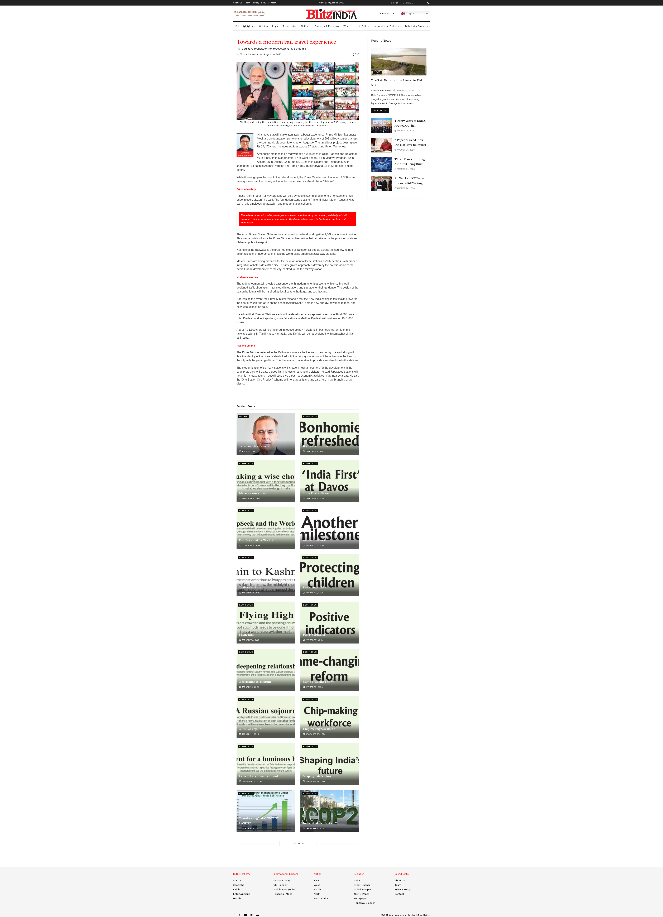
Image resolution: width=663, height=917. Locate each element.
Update (243, 416)
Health (237, 898)
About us (237, 3)
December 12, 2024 (315, 781)
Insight (237, 889)
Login (395, 3)
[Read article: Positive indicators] (329, 623)
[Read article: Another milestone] (329, 528)
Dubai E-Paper (362, 889)
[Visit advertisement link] (298, 396)
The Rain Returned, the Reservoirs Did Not (396, 83)
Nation (305, 26)
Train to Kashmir (250, 587)
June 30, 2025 (248, 451)
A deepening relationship (255, 681)
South (317, 889)
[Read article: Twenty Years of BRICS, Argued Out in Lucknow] (381, 125)
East (316, 880)
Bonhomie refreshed (316, 446)
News (377, 72)
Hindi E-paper (362, 885)
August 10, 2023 (272, 54)
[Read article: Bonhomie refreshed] (329, 434)
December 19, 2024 (315, 734)
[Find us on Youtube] (245, 915)
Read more (381, 110)
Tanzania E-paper (364, 902)
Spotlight (238, 885)
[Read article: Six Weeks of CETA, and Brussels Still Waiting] (381, 183)
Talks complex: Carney (254, 446)
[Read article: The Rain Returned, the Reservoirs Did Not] (398, 61)
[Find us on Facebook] (234, 915)
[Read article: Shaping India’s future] (329, 764)
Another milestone (315, 540)
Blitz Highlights (244, 26)
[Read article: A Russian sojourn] (266, 717)
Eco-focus (310, 416)
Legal (275, 26)
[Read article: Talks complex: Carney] (266, 434)
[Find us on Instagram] (252, 915)
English (410, 13)
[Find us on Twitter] (239, 915)
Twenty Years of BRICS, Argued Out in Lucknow (410, 123)
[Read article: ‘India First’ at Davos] (329, 481)
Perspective (289, 26)
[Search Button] (428, 3)
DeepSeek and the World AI (257, 540)
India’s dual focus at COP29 (320, 823)
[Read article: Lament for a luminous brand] (266, 764)
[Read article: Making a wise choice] (266, 481)
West (317, 885)
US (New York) (281, 880)
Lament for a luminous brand (258, 776)
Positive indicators (314, 634)
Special (237, 880)
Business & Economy (327, 26)
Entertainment (241, 893)
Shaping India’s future (317, 776)
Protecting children (315, 587)
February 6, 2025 (314, 451)
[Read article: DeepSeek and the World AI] (266, 528)
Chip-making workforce (319, 729)
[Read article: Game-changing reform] (329, 670)
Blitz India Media (249, 54)
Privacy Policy (259, 3)
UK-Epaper (360, 898)
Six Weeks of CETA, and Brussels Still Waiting (410, 181)
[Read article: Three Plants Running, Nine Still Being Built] (381, 164)
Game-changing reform (318, 681)
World (346, 26)
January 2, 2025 (314, 687)
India (357, 880)
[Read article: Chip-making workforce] (329, 717)
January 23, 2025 (314, 545)
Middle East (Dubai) (284, 889)
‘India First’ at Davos (316, 493)
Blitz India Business (416, 26)
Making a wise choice (253, 493)
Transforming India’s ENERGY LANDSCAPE (259, 821)
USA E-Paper (361, 893)
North (317, 893)
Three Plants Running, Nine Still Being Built (410, 161)
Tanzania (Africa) (283, 893)
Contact (272, 3)
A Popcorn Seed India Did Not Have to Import (410, 142)
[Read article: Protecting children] (329, 575)
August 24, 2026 (404, 90)
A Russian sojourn (251, 729)
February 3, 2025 (314, 498)
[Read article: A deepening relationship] (266, 670)
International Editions (386, 26)
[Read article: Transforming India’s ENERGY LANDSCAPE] (266, 811)
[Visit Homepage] (331, 13)
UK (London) (280, 885)
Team (247, 3)
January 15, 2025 (314, 593)
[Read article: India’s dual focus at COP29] (329, 811)
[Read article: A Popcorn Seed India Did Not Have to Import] (381, 145)
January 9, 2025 (314, 640)
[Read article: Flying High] (266, 623)
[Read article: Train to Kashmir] (266, 575)
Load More (297, 843)
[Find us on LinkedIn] (257, 915)
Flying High (246, 634)
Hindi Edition (362, 26)
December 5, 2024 (315, 828)
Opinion (263, 26)
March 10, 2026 (249, 828)
